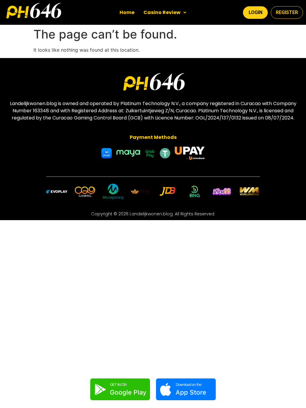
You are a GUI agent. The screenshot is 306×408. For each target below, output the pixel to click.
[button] (165, 12)
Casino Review (161, 12)
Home (127, 12)
